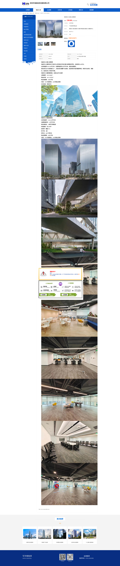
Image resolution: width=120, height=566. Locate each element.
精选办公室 (38, 9)
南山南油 (26, 50)
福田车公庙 (26, 45)
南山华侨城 (26, 29)
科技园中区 (26, 26)
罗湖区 (25, 56)
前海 (25, 32)
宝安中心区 (37, 13)
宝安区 (25, 58)
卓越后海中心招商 (74, 542)
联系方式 (81, 9)
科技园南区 (26, 24)
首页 (28, 13)
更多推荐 (92, 9)
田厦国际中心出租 (59, 542)
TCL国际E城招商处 (44, 542)
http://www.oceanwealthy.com (44, 509)
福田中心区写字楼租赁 (28, 37)
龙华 (25, 53)
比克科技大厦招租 (29, 542)
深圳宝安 (26, 42)
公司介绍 (60, 9)
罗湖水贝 (26, 48)
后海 (25, 21)
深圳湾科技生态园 (27, 34)
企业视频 (49, 9)
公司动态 (70, 9)
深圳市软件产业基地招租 (89, 542)
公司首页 (28, 9)
